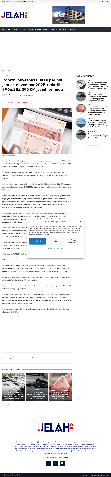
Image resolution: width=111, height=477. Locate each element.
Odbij (55, 241)
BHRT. (15, 312)
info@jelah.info (63, 457)
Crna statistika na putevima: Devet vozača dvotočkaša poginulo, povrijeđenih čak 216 (37, 395)
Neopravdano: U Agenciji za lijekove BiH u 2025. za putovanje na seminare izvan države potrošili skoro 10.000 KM (60, 394)
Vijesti (9, 70)
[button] (80, 222)
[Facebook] (102, 1)
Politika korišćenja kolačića (56, 248)
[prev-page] (3, 404)
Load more (91, 144)
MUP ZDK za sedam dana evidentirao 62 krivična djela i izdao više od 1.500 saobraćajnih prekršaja (14, 395)
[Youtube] (107, 1)
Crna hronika (91, 131)
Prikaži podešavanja (73, 241)
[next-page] (7, 404)
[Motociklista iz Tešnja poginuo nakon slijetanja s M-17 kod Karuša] (81, 135)
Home (4, 70)
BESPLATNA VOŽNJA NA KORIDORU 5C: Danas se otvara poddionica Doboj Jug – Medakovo (97, 124)
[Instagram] (105, 1)
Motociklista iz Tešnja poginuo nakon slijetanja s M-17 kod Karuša (97, 136)
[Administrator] (4, 95)
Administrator (13, 95)
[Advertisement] (55, 50)
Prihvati (37, 241)
